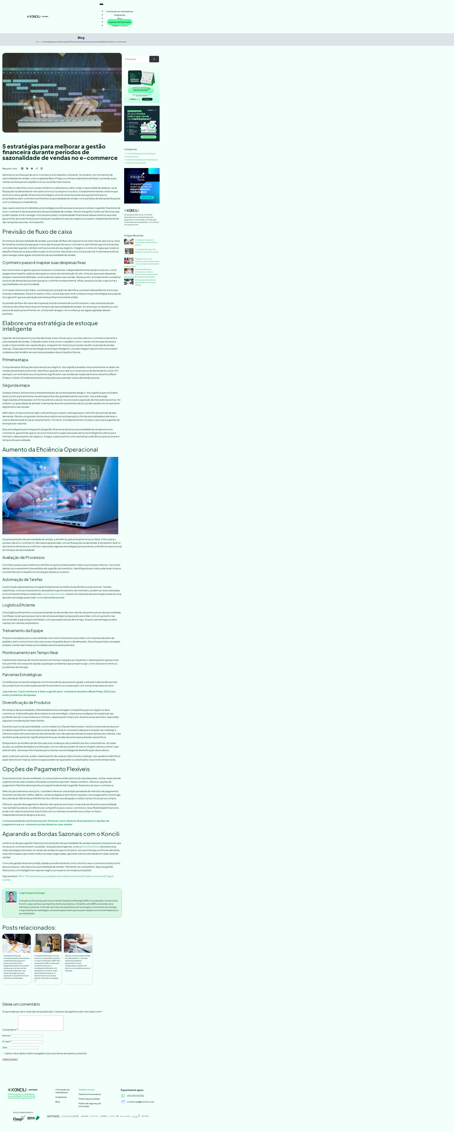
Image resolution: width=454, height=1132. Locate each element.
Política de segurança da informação (90, 1105)
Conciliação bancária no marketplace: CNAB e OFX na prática (146, 242)
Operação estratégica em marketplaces (142, 160)
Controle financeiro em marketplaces (141, 153)
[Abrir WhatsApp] (448, 1126)
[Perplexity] (41, 168)
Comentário (10, 1029)
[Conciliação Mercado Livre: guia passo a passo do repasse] (128, 251)
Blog (120, 18)
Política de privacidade (89, 1099)
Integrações (119, 15)
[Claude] (27, 168)
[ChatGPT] (22, 168)
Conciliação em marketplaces (119, 11)
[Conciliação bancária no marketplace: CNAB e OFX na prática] (128, 242)
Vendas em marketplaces (136, 163)
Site (4, 1047)
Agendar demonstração (120, 22)
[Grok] (37, 168)
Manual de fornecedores (90, 1094)
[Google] (32, 168)
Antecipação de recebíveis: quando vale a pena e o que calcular (145, 282)
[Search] (154, 59)
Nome (6, 1035)
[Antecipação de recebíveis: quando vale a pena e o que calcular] (128, 282)
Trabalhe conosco (119, 25)
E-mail (6, 1041)
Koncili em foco (133, 156)
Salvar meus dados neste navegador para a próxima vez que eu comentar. (46, 1053)
